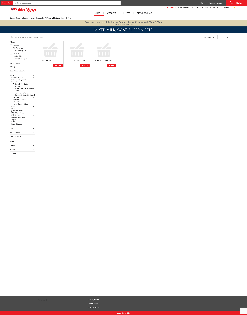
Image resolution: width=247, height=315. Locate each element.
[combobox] (7, 3)
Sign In (203, 3)
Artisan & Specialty (37, 18)
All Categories (15, 63)
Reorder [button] (173, 7)
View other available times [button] (123, 24)
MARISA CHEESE (46, 61)
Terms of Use (93, 304)
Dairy (18, 18)
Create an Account (215, 3)
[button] (33, 66)
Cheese (25, 18)
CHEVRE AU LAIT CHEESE (102, 61)
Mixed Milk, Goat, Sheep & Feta (58, 18)
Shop (12, 18)
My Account (42, 300)
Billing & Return (94, 307)
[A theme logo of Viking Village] (23, 10)
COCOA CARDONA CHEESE (77, 61)
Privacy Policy (93, 300)
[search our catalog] (15, 3)
